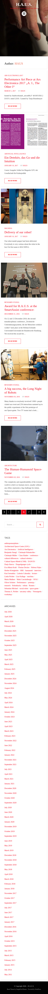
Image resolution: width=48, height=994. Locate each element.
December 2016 (10, 927)
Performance (21, 582)
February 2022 (9, 750)
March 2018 (8, 879)
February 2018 (9, 884)
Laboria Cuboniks (23, 573)
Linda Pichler (9, 576)
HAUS (23, 91)
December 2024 (10, 679)
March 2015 (8, 955)
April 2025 (8, 659)
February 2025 (9, 669)
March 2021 (8, 779)
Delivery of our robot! (18, 232)
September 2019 (10, 836)
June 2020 (8, 812)
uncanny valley (25, 592)
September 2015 (10, 946)
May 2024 (8, 698)
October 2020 (9, 798)
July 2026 (8, 612)
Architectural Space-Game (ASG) (16, 546)
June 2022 (8, 745)
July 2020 (8, 807)
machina (30, 576)
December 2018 (10, 855)
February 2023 (9, 736)
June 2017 (8, 912)
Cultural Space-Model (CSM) (15, 561)
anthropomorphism (11, 543)
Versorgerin (37, 592)
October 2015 (9, 941)
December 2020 (10, 788)
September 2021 (10, 764)
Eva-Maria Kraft (10, 567)
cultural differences (11, 558)
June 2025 (8, 650)
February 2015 (9, 960)
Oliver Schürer (9, 582)
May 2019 (8, 846)
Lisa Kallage (20, 576)
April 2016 (8, 936)
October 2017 (9, 898)
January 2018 (9, 889)
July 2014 (8, 970)
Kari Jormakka (9, 573)
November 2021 (10, 760)
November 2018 (10, 860)
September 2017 (10, 903)
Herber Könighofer (11, 570)
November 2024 (10, 683)
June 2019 (8, 841)
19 (39, 512)
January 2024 (9, 712)
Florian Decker (23, 567)
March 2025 (8, 664)
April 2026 (8, 617)
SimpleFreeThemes (21, 989)
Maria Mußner (9, 579)
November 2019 (10, 827)
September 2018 (10, 865)
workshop (8, 594)
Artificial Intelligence (15, 154)
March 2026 (8, 621)
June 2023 (8, 722)
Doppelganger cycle (23, 564)
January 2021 (9, 784)
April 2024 (8, 703)
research (7, 586)
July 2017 (8, 908)
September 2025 (10, 645)
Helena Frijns (36, 567)
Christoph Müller (10, 555)
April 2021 (8, 774)
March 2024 (8, 707)
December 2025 (10, 631)
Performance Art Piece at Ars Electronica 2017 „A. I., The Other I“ (22, 83)
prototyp (31, 582)
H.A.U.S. (24, 4)
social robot (24, 588)
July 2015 (8, 951)
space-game (34, 588)
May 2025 (8, 655)
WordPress (38, 989)
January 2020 (9, 822)
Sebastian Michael (11, 588)
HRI (22, 570)
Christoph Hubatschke (26, 552)
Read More (12, 106)
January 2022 (9, 755)
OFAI (35, 579)
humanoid (29, 570)
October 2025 (9, 640)
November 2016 (10, 932)
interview (37, 570)
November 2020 (10, 793)
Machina (8, 228)
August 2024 (9, 688)
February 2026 (9, 626)
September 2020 (10, 803)
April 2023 (8, 726)
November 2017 (10, 893)
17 (29, 512)
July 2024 (8, 693)
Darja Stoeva (9, 564)
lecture (34, 573)
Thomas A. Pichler (11, 592)
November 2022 (10, 741)
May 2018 (8, 869)
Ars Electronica (10, 549)
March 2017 (8, 917)
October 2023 (9, 717)
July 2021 (8, 769)
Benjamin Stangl (11, 302)
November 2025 (10, 636)
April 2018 (8, 874)
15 (19, 512)
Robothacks (16, 586)
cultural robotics (26, 558)
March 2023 (8, 731)
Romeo (31, 586)
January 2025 (9, 674)
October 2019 (9, 831)
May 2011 (8, 975)
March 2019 (8, 850)
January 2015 (9, 965)
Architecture (10, 465)
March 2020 (8, 817)
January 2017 (9, 922)
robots (25, 586)
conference (34, 555)
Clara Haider (23, 555)
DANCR (31, 561)
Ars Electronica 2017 (13, 75)
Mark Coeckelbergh (24, 579)
